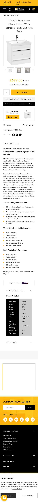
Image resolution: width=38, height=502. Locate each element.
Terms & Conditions (9, 438)
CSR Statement (8, 450)
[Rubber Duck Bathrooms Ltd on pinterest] (27, 419)
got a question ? (12, 130)
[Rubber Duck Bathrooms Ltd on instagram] (33, 419)
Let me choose (27, 496)
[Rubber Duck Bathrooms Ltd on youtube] (16, 419)
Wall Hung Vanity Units (10, 15)
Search (10, 9)
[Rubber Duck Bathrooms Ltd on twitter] (11, 419)
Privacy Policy (7, 447)
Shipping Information (10, 441)
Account (29, 9)
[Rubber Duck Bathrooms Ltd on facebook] (5, 419)
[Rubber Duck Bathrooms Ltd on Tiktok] (22, 419)
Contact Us (7, 435)
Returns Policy (8, 444)
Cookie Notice (17, 489)
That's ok (8, 496)
